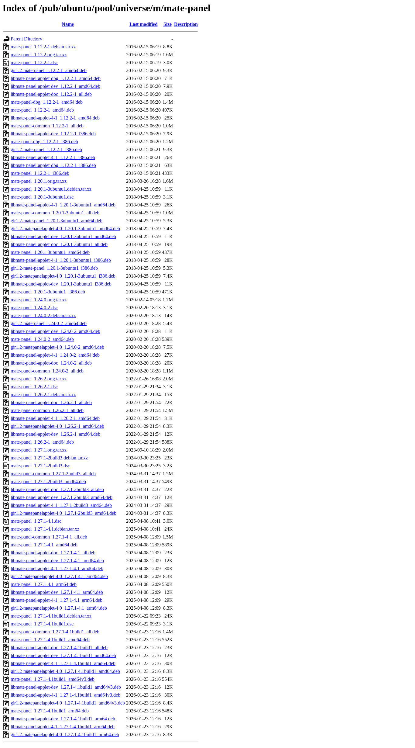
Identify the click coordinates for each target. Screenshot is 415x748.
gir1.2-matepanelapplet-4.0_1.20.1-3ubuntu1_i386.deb (63, 276)
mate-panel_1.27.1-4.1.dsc (36, 521)
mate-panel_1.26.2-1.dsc (34, 386)
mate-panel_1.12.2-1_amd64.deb (42, 110)
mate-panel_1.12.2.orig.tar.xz (39, 54)
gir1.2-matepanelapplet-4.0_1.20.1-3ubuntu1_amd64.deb (65, 228)
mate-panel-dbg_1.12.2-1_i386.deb (44, 141)
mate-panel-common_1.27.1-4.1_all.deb (49, 536)
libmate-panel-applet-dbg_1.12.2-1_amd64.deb (56, 78)
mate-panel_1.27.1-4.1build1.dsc (42, 623)
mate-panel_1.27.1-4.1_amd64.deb (44, 544)
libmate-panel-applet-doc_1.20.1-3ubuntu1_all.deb (59, 244)
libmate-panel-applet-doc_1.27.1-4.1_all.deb (53, 552)
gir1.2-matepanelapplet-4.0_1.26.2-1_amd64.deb (57, 426)
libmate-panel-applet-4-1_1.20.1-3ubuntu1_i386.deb (61, 260)
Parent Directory (26, 38)
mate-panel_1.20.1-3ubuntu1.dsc (42, 196)
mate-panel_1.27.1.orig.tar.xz (39, 449)
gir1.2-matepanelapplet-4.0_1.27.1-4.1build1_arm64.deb (65, 734)
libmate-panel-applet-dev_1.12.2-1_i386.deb (53, 133)
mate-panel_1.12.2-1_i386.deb (40, 173)
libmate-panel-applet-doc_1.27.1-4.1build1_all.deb (59, 647)
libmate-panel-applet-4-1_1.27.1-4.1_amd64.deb (57, 568)
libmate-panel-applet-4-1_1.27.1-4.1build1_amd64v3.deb (65, 695)
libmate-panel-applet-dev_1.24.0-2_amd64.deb (55, 331)
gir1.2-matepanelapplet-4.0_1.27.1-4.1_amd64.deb (59, 576)
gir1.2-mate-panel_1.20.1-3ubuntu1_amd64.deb (56, 220)
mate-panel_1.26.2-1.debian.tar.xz (43, 394)
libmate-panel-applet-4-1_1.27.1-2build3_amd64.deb (61, 505)
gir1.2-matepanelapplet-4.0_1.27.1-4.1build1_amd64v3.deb (68, 702)
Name (68, 24)
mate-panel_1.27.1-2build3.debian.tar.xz (49, 457)
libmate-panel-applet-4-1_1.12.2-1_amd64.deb (55, 117)
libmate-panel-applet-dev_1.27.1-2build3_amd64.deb (61, 497)
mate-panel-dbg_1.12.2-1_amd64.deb (47, 102)
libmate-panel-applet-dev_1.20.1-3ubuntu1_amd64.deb (63, 236)
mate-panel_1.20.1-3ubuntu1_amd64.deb (50, 252)
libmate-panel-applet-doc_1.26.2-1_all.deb (51, 402)
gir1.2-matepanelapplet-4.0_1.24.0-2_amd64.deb (57, 347)
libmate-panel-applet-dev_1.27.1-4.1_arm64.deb (57, 592)
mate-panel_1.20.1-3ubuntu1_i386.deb (48, 291)
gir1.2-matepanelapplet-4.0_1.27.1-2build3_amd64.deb (63, 513)
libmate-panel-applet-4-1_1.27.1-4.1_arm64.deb (56, 600)
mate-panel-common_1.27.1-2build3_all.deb (53, 473)
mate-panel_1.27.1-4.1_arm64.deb (44, 584)
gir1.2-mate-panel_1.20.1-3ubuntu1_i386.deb (54, 268)
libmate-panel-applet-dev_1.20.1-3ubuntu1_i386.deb (61, 283)
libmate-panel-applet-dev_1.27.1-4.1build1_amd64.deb (63, 655)
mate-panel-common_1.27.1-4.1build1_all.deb (55, 631)
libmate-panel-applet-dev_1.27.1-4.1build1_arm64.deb (63, 718)
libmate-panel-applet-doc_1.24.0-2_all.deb (51, 362)
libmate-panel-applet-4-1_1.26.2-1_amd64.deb (55, 418)
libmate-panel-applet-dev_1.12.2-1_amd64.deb (55, 86)
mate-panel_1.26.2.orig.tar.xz (39, 378)
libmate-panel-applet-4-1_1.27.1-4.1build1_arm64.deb (63, 726)
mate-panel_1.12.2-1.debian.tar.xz (43, 46)
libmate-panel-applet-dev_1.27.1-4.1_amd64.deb (57, 560)
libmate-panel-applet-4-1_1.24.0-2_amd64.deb (55, 355)
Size (167, 24)
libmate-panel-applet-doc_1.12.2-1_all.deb (51, 94)
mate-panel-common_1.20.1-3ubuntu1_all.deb (55, 212)
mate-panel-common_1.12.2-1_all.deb (47, 125)
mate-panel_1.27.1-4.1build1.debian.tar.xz (51, 615)
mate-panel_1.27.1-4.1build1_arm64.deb (50, 710)
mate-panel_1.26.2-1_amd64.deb (42, 442)
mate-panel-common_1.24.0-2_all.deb (47, 370)
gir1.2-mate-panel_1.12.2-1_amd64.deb (49, 70)
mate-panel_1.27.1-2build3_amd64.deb (48, 481)
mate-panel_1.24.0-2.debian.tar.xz (43, 315)
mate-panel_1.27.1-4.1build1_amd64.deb (50, 639)
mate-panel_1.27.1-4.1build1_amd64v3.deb (52, 679)
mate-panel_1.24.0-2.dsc (34, 307)
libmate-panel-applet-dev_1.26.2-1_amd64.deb (55, 434)
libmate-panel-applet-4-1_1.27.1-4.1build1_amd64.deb (63, 663)
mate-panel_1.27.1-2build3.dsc (40, 465)
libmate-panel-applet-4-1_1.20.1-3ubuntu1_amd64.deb (63, 204)
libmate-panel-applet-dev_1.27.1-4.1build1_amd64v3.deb (66, 687)
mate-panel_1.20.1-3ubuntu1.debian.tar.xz (51, 189)
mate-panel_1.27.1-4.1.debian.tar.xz (45, 529)
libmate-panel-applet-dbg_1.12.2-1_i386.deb (53, 165)
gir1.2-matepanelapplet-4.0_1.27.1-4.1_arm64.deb (59, 608)
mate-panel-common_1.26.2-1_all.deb (47, 410)
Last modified (143, 24)
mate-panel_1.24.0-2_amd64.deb (42, 339)
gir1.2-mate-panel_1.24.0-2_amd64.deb (49, 323)
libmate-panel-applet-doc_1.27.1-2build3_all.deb (57, 489)
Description (186, 24)
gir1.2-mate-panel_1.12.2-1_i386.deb (46, 149)
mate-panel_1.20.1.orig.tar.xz (39, 181)
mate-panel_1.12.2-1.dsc (34, 62)
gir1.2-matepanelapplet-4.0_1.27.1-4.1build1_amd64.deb (65, 671)
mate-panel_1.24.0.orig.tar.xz (39, 299)
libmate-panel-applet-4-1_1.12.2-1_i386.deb (53, 157)
